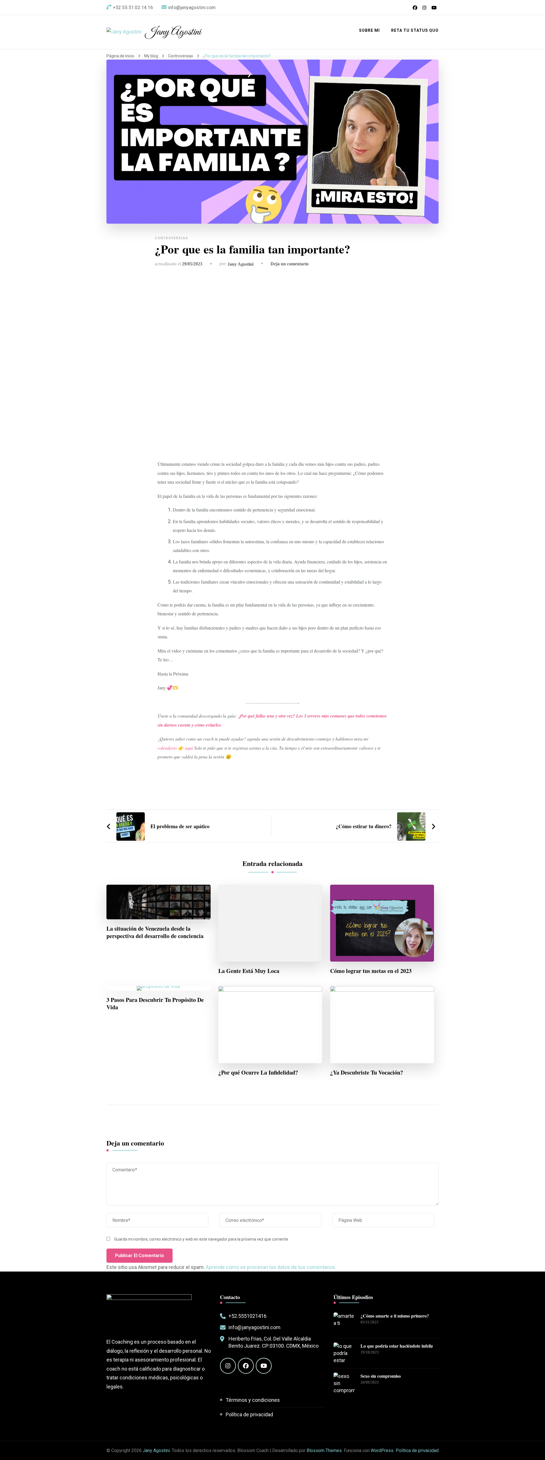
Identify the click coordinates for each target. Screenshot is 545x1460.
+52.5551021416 (248, 1316)
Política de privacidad (249, 1414)
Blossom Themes (324, 1450)
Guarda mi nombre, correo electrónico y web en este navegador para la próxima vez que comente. (201, 1239)
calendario (168, 748)
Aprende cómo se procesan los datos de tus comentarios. (271, 1267)
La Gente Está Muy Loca (248, 971)
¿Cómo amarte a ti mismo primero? (394, 1316)
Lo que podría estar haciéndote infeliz (396, 1346)
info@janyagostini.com (254, 1327)
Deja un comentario (290, 263)
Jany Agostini (173, 32)
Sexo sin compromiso (380, 1376)
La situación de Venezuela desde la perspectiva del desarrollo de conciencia (155, 932)
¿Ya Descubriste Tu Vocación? (366, 1072)
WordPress (382, 1450)
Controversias (171, 238)
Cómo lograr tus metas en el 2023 (371, 971)
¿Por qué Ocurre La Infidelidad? (258, 1072)
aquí (188, 748)
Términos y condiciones (253, 1400)
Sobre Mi (369, 30)
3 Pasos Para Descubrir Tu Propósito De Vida (155, 1003)
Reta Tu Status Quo (415, 30)
